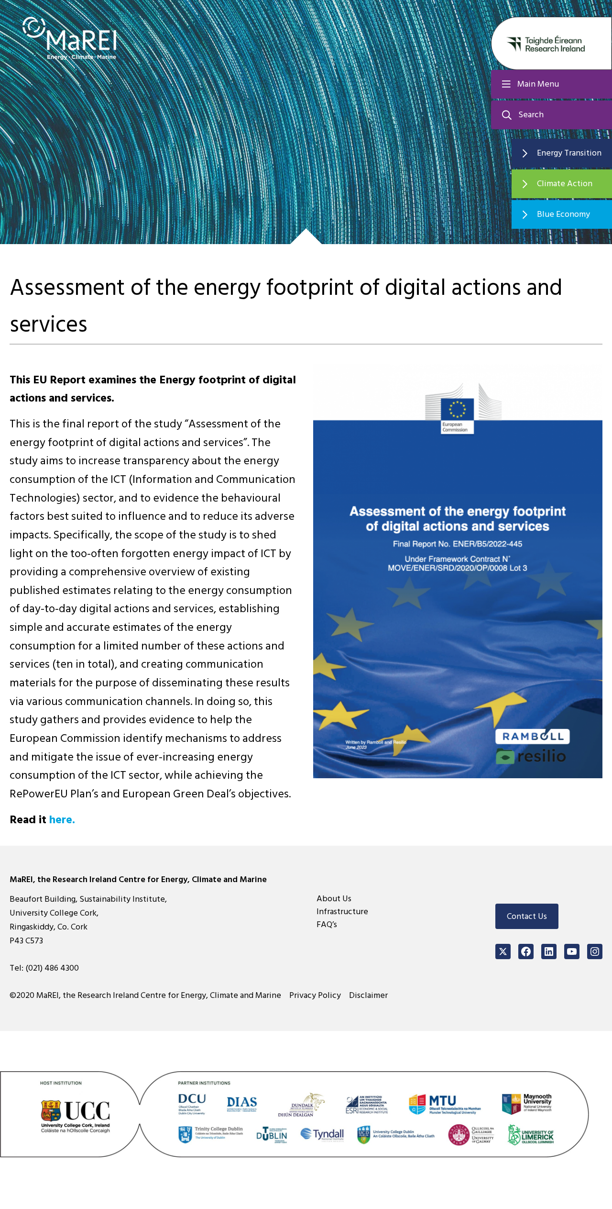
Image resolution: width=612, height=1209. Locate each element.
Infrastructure (342, 911)
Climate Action (564, 183)
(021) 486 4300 (52, 968)
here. (62, 819)
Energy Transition (569, 153)
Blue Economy (563, 214)
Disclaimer (368, 995)
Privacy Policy (315, 995)
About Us (334, 899)
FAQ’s (327, 924)
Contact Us (527, 916)
